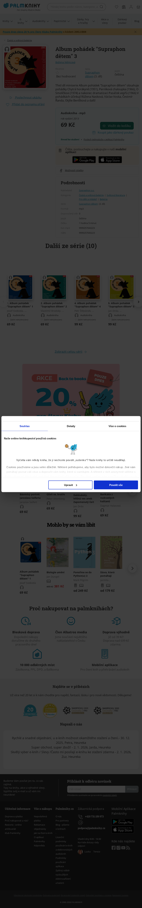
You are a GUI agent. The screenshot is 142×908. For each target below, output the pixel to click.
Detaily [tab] (71, 425)
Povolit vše (116, 484)
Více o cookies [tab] (117, 425)
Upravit (68, 484)
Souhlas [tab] (25, 425)
